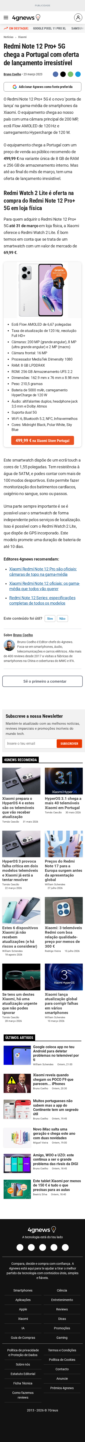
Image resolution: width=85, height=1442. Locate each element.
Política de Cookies (62, 1359)
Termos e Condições (62, 1350)
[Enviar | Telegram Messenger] (78, 74)
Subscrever (69, 743)
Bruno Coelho (12, 74)
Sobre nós (23, 1364)
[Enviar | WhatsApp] (70, 74)
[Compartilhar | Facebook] (55, 74)
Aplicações (23, 1300)
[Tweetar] (63, 74)
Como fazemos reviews (23, 1395)
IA (23, 1328)
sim (50, 618)
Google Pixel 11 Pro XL (49, 28)
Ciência (62, 1290)
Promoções (62, 1328)
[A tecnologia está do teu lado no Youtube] (42, 1247)
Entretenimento (62, 1300)
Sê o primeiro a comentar (44, 681)
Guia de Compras (23, 1337)
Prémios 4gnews (62, 1388)
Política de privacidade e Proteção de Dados (23, 1352)
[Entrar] (78, 17)
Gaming (62, 1337)
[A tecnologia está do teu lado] (27, 17)
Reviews (62, 1309)
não (62, 618)
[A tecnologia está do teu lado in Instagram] (31, 1247)
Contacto (62, 1369)
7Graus (53, 1410)
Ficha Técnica (22, 1383)
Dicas (62, 1319)
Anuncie (62, 1378)
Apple (23, 1309)
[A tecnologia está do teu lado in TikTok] (54, 1247)
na (42, 440)
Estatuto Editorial (23, 1374)
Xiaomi (23, 1319)
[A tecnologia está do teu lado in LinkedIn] (65, 1247)
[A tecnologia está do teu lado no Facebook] (20, 1247)
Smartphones (22, 1290)
